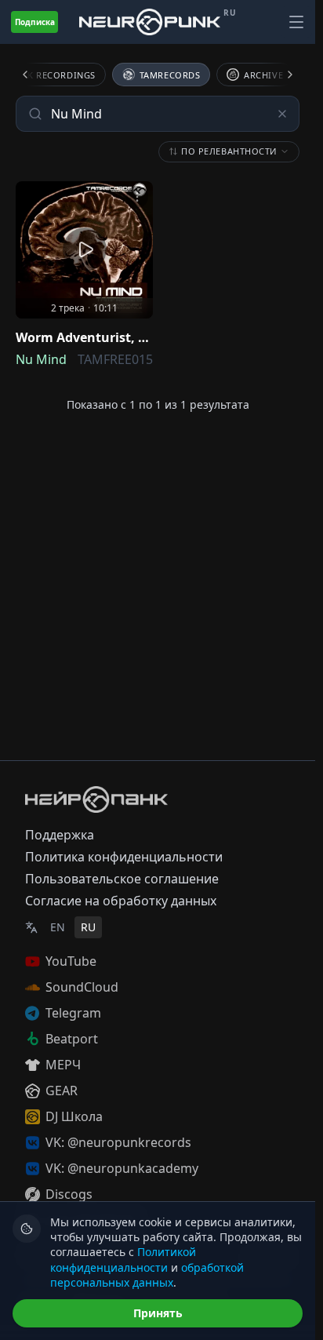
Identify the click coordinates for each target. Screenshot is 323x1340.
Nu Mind (41, 359)
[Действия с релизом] (137, 197)
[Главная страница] (149, 22)
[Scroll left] (34, 74)
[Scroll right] (280, 74)
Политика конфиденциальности (124, 856)
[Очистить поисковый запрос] (282, 114)
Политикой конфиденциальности (123, 1259)
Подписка (35, 21)
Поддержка (59, 834)
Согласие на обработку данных (120, 900)
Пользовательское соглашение (122, 878)
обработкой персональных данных (147, 1275)
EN (57, 926)
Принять (158, 1312)
